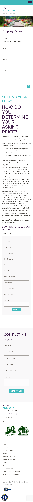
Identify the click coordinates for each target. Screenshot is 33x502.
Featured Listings (9, 459)
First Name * (8, 241)
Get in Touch (16, 391)
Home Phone (8, 283)
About (5, 465)
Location (5, 38)
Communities (8, 468)
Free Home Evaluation (11, 471)
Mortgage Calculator (11, 474)
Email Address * (9, 253)
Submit (16, 310)
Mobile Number (9, 288)
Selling (5, 462)
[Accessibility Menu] (5, 497)
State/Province (9, 271)
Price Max (6, 59)
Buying (5, 453)
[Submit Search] (28, 86)
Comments (7, 300)
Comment (7, 377)
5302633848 (9, 418)
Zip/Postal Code (9, 277)
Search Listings (9, 456)
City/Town (7, 265)
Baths (4, 81)
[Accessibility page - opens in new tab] (7, 490)
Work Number (8, 294)
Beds (4, 70)
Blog (4, 445)
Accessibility (8, 450)
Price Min (5, 48)
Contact (6, 447)
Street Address (9, 259)
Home (5, 442)
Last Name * (8, 247)
